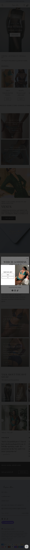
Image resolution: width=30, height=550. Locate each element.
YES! (8, 274)
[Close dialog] (28, 265)
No (7, 277)
